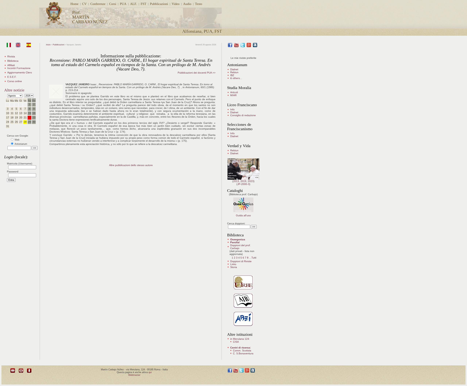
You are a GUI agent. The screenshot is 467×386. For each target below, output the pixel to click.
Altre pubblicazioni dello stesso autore (131, 165)
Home (74, 4)
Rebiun (234, 72)
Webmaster (134, 375)
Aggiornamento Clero (19, 72)
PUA (123, 4)
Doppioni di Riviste (241, 261)
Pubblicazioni (159, 4)
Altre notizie (14, 90)
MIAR (233, 95)
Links (233, 264)
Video (176, 4)
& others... (236, 78)
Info (232, 109)
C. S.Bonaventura (243, 353)
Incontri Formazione (18, 68)
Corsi (112, 4)
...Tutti (252, 257)
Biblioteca (12, 60)
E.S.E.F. (11, 76)
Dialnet (234, 69)
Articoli (234, 92)
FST (143, 4)
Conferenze (97, 4)
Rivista (11, 56)
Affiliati (11, 65)
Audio (187, 4)
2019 (243, 181)
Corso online (14, 81)
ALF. (133, 4)
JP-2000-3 (243, 184)
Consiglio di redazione (243, 115)
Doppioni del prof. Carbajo (240, 247)
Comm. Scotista (242, 350)
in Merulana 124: (240, 338)
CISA (236, 341)
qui (150, 372)
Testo (198, 4)
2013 (236, 181)
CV (84, 4)
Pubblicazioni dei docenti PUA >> (196, 72)
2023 (251, 181)
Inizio (48, 45)
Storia (233, 267)
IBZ (232, 75)
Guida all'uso (243, 215)
